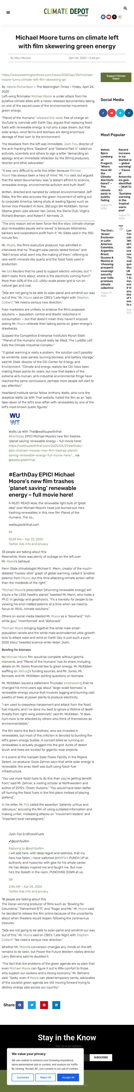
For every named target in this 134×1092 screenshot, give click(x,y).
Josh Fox (70, 144)
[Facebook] (103, 17)
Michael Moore (41, 96)
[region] (45, 1066)
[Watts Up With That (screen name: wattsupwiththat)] (15, 424)
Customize (23, 1077)
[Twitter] (120, 113)
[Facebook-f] (103, 113)
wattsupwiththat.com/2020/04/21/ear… (46, 450)
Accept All (68, 1077)
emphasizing (73, 683)
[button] (8, 12)
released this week (49, 118)
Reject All (45, 1077)
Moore (11, 245)
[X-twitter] (114, 17)
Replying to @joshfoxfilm (26, 848)
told (9, 271)
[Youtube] (108, 17)
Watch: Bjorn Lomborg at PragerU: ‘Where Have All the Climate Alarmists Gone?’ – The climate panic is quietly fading (107, 175)
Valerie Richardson (19, 87)
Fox (66, 175)
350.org (23, 671)
